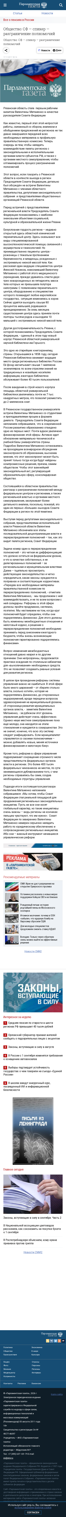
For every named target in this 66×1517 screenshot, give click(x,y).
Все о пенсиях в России (18, 20)
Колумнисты (9, 1376)
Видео (6, 1362)
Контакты (8, 1383)
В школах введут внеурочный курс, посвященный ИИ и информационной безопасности (26, 1086)
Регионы (36, 1369)
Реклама (22, 1383)
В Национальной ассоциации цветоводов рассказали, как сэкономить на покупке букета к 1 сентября (32, 1229)
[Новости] (44, 50)
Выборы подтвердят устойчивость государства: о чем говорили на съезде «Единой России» (32, 1071)
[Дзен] (57, 50)
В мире (34, 1351)
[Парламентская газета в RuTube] (63, 1340)
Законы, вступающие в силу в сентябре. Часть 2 (32, 1217)
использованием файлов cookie (33, 1507)
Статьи (17, 13)
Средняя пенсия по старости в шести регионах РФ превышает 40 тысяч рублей (28, 1024)
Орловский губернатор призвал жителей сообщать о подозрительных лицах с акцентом (31, 1036)
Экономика (36, 1347)
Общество (8, 1351)
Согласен (33, 1512)
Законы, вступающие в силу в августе (31, 1047)
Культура (35, 1354)
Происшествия (10, 1354)
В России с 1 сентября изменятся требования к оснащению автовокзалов (33, 1057)
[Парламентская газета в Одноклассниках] (59, 1340)
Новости (47, 13)
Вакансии (36, 1383)
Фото (6, 1365)
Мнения (7, 1369)
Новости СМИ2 (33, 951)
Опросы (35, 1362)
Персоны (36, 1365)
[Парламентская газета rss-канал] (47, 1340)
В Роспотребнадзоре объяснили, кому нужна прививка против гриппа (30, 1241)
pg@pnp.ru (8, 1458)
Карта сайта (57, 1394)
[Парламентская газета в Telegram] (55, 1340)
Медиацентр (9, 1372)
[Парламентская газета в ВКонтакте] (51, 1340)
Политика (8, 1347)
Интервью (36, 1372)
